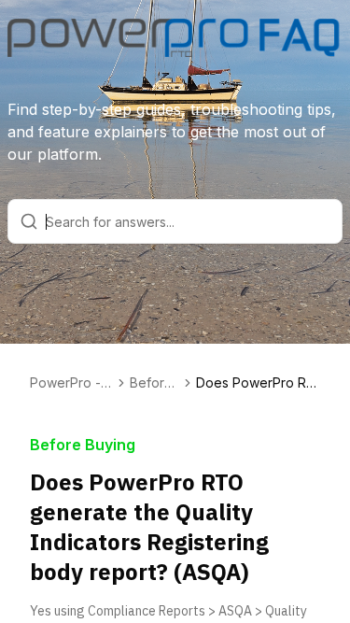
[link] (258, 383)
